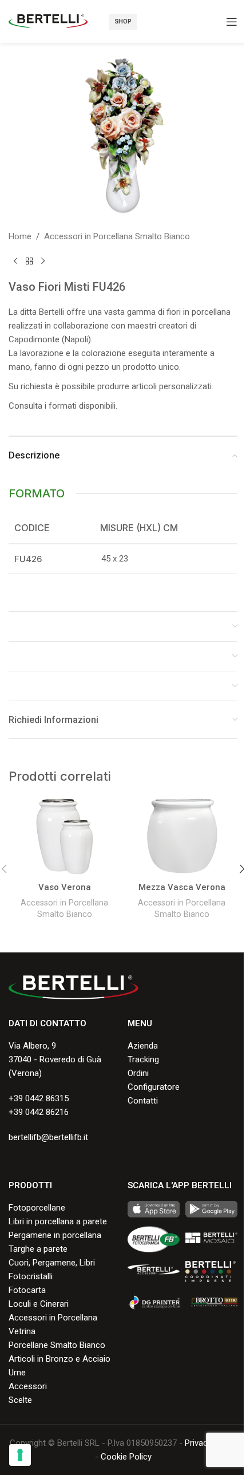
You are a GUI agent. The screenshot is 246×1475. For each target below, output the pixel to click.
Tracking (143, 1059)
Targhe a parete (38, 1249)
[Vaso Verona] (64, 836)
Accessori (28, 1386)
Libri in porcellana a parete (58, 1221)
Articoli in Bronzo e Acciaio (59, 1359)
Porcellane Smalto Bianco (57, 1345)
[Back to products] (29, 261)
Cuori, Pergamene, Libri (52, 1262)
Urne (17, 1372)
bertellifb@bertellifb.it (48, 1137)
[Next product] (43, 261)
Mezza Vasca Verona (181, 887)
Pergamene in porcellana (55, 1235)
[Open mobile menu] (231, 21)
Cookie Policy (126, 1457)
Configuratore (154, 1087)
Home (20, 236)
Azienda (143, 1046)
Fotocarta (27, 1290)
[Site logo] (48, 20)
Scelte (20, 1400)
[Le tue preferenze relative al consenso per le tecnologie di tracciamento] (20, 1455)
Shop (123, 21)
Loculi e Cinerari (39, 1304)
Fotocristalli (31, 1276)
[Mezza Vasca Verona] (181, 836)
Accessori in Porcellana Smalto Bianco (117, 236)
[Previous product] (15, 261)
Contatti (143, 1101)
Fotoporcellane (37, 1208)
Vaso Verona (64, 887)
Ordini (138, 1073)
